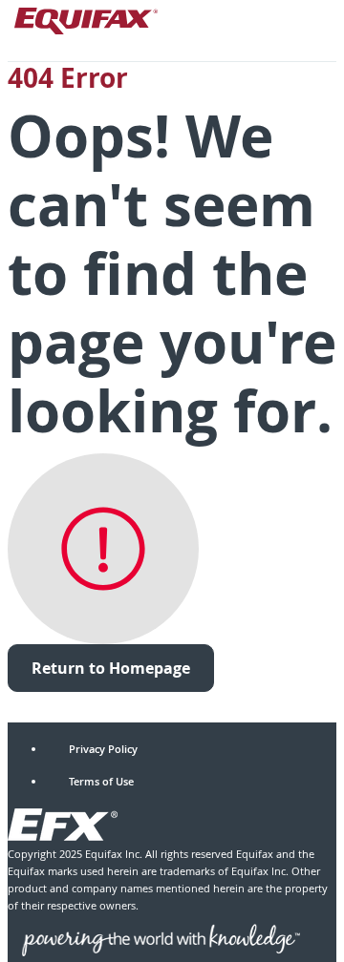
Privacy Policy (103, 749)
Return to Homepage (111, 668)
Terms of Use (101, 781)
